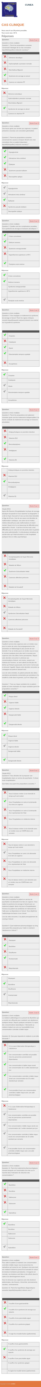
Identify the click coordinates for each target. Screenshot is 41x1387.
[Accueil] (9, 16)
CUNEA (29, 5)
